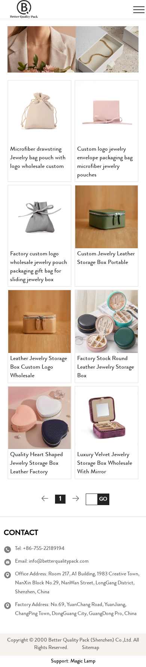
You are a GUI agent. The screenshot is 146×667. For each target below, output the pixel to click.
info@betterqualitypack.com (59, 561)
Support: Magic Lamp (73, 661)
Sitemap (90, 648)
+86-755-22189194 (43, 548)
